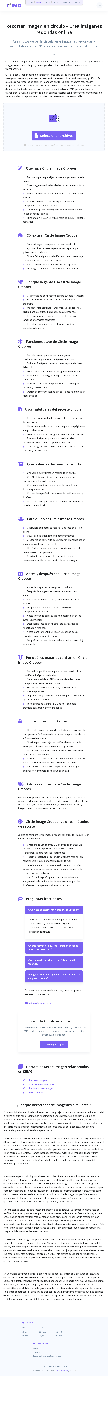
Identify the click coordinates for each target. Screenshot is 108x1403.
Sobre (35, 1348)
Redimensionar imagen (41, 1088)
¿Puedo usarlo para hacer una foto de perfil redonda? (54, 962)
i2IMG (38, 2)
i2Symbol (42, 1332)
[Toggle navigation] (99, 5)
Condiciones (54, 1366)
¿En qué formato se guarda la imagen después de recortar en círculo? (54, 947)
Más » (77, 2)
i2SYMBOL (67, 2)
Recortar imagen (38, 1080)
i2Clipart (58, 1332)
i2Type (41, 1335)
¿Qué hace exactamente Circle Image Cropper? (54, 909)
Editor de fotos (37, 1092)
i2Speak (25, 1335)
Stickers (58, 1335)
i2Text (24, 1332)
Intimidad (42, 1366)
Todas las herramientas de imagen (47, 1356)
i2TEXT (56, 2)
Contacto (36, 1352)
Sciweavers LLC (62, 1370)
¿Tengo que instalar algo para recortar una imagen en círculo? (54, 976)
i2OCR (47, 2)
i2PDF (30, 2)
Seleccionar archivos (57, 135)
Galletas (66, 1366)
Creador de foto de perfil (42, 1084)
